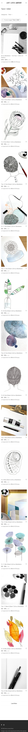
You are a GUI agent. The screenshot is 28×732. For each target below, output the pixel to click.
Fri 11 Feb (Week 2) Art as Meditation (11, 226)
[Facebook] (1, 724)
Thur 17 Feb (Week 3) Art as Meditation (11, 268)
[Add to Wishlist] (26, 55)
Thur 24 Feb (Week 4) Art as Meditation (11, 353)
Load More (14, 703)
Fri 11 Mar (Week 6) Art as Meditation (11, 564)
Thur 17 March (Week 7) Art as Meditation (12, 606)
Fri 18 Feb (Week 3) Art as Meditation (11, 311)
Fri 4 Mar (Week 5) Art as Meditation (11, 480)
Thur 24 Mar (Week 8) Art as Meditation (11, 691)
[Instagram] (3, 724)
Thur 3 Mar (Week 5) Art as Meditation (11, 437)
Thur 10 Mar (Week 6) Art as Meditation (11, 522)
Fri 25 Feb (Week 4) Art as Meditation (11, 395)
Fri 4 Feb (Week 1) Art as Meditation (11, 142)
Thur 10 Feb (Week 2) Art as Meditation (11, 184)
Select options (3, 63)
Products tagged (12, 20)
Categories (4, 14)
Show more (11, 63)
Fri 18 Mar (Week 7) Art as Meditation (11, 648)
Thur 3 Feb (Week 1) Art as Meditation (11, 99)
